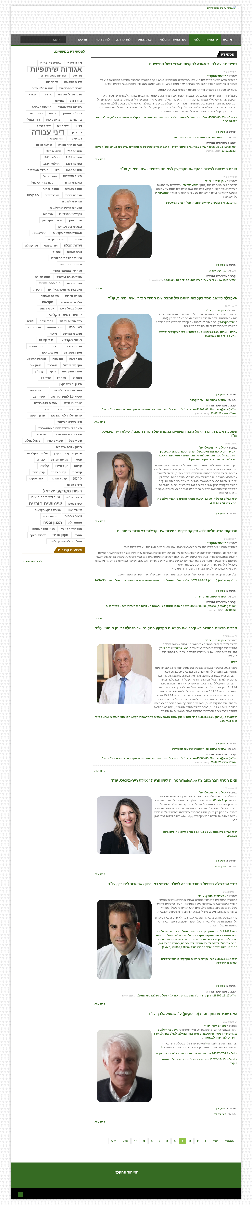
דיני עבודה (219, 1114)
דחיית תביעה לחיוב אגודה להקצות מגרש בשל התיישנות (193, 64)
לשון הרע (220, 866)
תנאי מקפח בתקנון (43, 528)
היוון (57, 170)
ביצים (52, 113)
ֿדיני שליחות (75, 63)
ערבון (59, 409)
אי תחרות (52, 81)
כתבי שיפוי (46, 321)
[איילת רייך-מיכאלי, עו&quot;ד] (124, 478)
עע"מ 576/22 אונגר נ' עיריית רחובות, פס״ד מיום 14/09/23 (199, 280)
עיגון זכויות (75, 409)
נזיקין (52, 371)
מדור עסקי (34, 327)
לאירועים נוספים (32, 561)
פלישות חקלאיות (37, 453)
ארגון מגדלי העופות (70, 94)
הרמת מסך (75, 220)
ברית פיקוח (53, 119)
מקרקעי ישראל (217, 270)
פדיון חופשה (37, 415)
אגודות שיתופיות (181, 137)
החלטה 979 (53, 151)
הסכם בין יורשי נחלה (42, 182)
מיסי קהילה (46, 340)
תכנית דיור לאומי (71, 528)
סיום (113, 1141)
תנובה (78, 535)
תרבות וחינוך (38, 535)
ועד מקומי (51, 245)
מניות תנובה (36, 346)
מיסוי (53, 333)
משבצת (52, 365)
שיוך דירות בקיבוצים (45, 497)
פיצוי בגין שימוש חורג (69, 434)
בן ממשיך (74, 120)
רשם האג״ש (74, 497)
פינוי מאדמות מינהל (69, 421)
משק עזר (35, 365)
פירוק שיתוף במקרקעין (68, 453)
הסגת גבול (50, 176)
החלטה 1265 (74, 163)
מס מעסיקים (50, 352)
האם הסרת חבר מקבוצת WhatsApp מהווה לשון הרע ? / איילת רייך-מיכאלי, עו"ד (174, 780)
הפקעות (33, 195)
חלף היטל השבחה (70, 302)
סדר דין (61, 377)
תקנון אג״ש (60, 535)
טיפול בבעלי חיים (71, 308)
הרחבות (48, 214)
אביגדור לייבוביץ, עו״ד (212, 896)
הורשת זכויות (44, 144)
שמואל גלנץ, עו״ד (215, 1025)
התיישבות (39, 233)
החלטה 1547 (74, 170)
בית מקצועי (36, 113)
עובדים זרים (73, 403)
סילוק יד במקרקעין (70, 384)
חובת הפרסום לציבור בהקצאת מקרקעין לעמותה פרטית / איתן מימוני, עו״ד (178, 169)
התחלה (229, 1141)
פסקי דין (220, 131)
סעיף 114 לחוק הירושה (66, 396)
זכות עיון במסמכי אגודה (67, 270)
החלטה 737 (74, 151)
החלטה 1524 (51, 163)
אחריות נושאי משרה (53, 75)
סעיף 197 (39, 396)
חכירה (37, 289)
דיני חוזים (63, 125)
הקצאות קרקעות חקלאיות (188, 748)
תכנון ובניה (52, 522)
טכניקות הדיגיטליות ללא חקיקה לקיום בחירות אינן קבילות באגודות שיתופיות (177, 531)
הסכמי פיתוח (51, 188)
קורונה (78, 465)
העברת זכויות (73, 195)
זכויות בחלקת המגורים (66, 258)
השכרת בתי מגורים (70, 226)
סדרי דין (46, 377)
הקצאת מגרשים (216, 137)
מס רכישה (75, 358)
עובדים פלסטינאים (45, 402)
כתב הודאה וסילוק (70, 321)
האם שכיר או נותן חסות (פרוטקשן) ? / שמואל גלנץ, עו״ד (192, 1014)
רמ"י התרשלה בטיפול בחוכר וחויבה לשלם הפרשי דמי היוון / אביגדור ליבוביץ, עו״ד (172, 884)
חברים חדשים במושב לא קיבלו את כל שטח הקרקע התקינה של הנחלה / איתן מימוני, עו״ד (166, 628)
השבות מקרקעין (52, 220)
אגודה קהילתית (50, 63)
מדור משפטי (55, 327)
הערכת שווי (52, 195)
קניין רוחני (38, 472)
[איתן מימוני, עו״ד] (124, 221)
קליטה (44, 465)
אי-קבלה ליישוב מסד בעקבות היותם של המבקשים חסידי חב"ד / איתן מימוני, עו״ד (172, 298)
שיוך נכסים (75, 503)
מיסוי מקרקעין (70, 340)
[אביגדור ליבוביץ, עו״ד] (124, 939)
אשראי (32, 94)
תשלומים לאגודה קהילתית (65, 541)
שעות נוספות (73, 516)
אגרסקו (77, 75)
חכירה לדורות (73, 295)
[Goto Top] (20, 1194)
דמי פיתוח (75, 138)
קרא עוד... (99, 159)
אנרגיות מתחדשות (70, 88)
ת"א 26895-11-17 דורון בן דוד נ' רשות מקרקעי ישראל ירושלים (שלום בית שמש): (186, 995)
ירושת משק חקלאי (65, 315)
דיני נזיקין (76, 132)
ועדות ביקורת (56, 239)
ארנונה (47, 94)
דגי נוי (78, 125)
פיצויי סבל (75, 440)
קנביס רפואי (58, 472)
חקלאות (47, 302)
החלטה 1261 (51, 157)
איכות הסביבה (73, 81)
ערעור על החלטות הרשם (66, 415)
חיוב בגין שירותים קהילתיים (65, 289)
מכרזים (55, 346)
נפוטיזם (77, 377)
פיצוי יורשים (41, 434)
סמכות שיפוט (38, 390)
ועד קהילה (31, 245)
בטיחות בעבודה (41, 107)
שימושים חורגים (45, 503)
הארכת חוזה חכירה (70, 144)
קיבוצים (61, 466)
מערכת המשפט (36, 358)
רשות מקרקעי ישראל (62, 491)
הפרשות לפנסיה (72, 201)
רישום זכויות (74, 484)
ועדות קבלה (197, 400)
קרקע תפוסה (59, 478)
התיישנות (199, 137)
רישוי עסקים (36, 478)
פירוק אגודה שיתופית (69, 447)
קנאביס (77, 472)
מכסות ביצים (74, 346)
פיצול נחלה (33, 440)
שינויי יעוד (75, 510)
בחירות (199, 596)
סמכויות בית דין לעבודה (67, 390)
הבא (125, 1141)
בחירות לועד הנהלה (70, 107)
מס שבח (57, 358)
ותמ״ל (57, 251)
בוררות (76, 101)
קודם (215, 1141)
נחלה (39, 371)
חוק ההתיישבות (50, 283)
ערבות (45, 409)
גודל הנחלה (33, 119)
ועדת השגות (74, 251)
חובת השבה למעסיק (69, 277)
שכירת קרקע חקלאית (48, 510)
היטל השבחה (72, 176)
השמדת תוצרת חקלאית (67, 233)
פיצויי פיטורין (55, 440)
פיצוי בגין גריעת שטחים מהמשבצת (60, 428)
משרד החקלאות (72, 371)
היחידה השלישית (38, 170)
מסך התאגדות (73, 352)
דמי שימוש (56, 138)
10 (135, 1141)
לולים (30, 321)
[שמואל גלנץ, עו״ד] (124, 1065)
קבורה (41, 459)
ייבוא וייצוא (47, 308)
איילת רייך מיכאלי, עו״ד (211, 447)
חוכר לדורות (74, 283)
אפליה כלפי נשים (42, 88)
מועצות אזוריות (72, 333)
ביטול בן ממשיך (72, 113)
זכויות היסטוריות (71, 264)
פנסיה (78, 459)
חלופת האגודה (50, 295)
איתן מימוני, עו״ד (215, 181)
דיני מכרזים (44, 125)
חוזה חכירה (42, 277)
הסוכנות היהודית (72, 182)
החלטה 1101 (74, 157)
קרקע (77, 478)
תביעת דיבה (50, 516)
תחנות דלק (75, 522)
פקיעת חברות (59, 459)
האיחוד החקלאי (216, 76)
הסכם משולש (73, 188)
